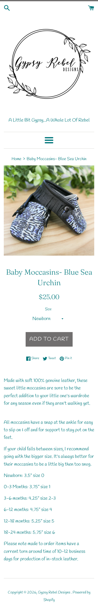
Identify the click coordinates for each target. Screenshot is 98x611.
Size (48, 309)
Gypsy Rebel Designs (54, 592)
